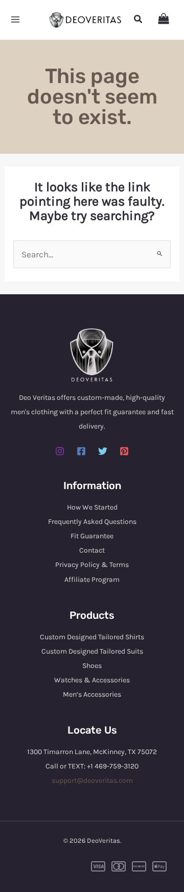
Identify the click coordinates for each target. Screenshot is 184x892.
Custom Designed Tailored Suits (92, 651)
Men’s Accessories (92, 694)
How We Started (92, 507)
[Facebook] (81, 451)
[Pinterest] (124, 451)
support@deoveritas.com (92, 780)
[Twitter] (102, 451)
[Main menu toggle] (15, 20)
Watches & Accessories (92, 680)
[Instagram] (59, 451)
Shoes (92, 665)
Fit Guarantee (92, 536)
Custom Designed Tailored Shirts (92, 637)
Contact (92, 550)
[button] (138, 19)
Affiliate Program (92, 579)
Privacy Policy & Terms (92, 564)
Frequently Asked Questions (92, 521)
